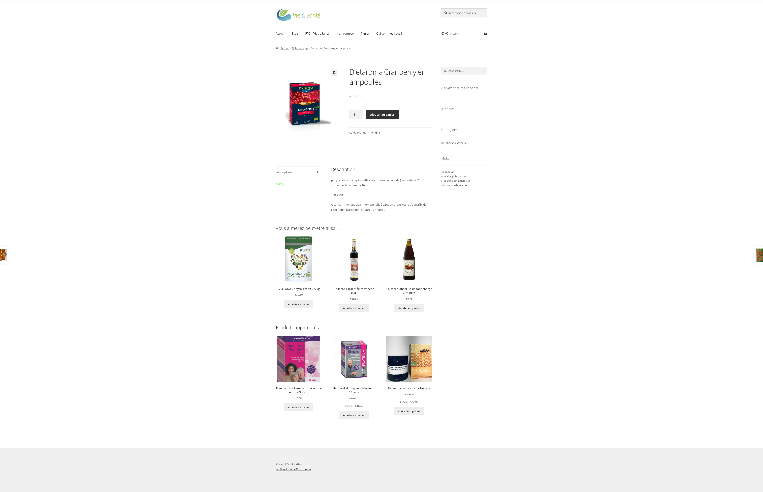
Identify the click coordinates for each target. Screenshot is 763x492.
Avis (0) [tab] (281, 184)
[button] (334, 73)
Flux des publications (454, 176)
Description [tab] (284, 172)
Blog (295, 33)
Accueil (280, 33)
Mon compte (345, 33)
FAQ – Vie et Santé (317, 33)
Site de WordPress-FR (454, 185)
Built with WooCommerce (293, 469)
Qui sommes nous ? (389, 33)
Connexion (447, 172)
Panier (365, 33)
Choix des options (409, 411)
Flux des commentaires (455, 181)
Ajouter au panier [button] (299, 304)
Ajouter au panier (382, 114)
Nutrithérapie (300, 48)
